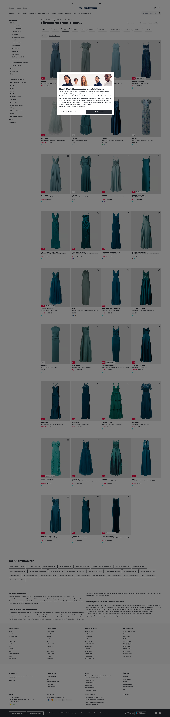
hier (74, 104)
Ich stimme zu (99, 112)
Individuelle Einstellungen (70, 112)
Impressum (82, 106)
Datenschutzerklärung (72, 106)
